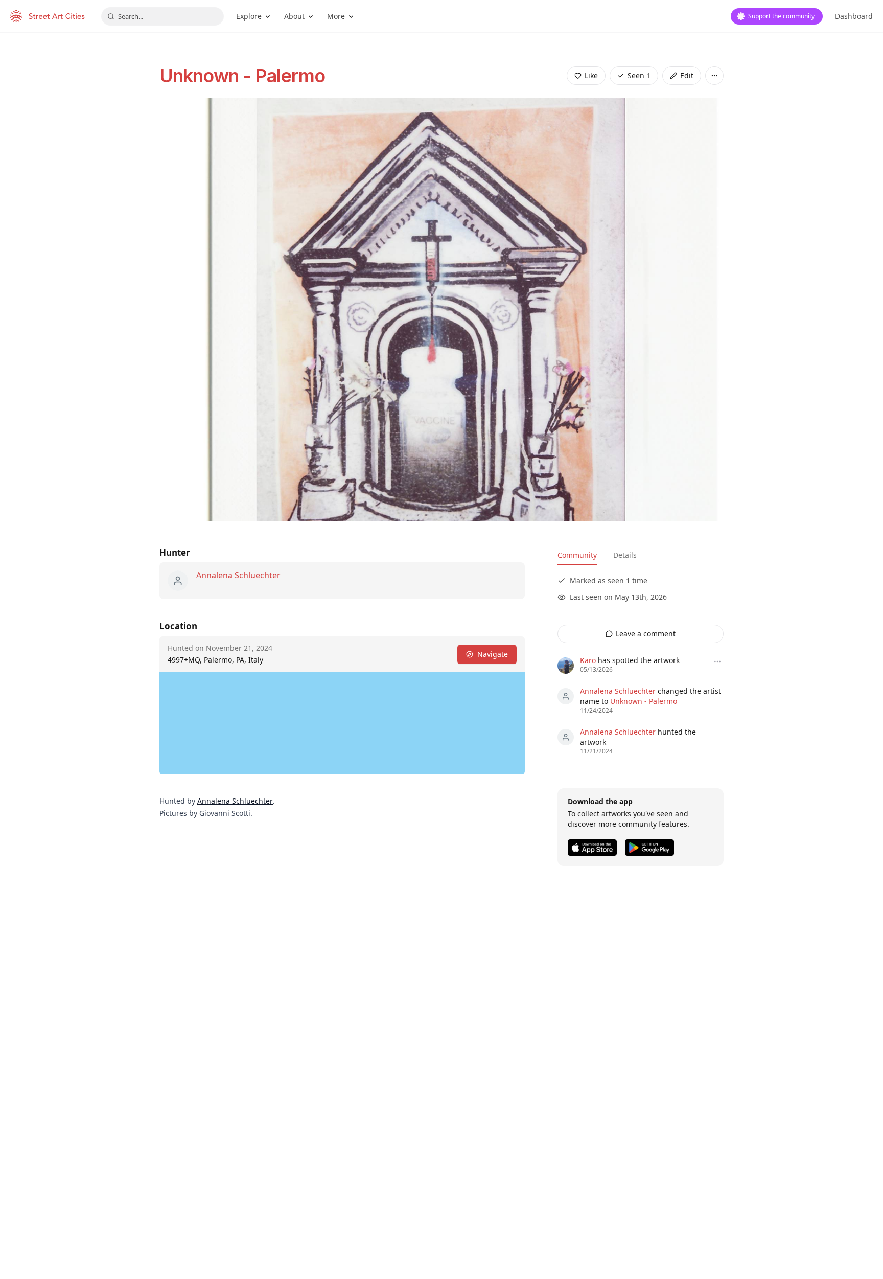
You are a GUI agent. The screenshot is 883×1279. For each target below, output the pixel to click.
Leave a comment (646, 633)
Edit (686, 75)
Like (591, 75)
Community (577, 555)
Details (625, 555)
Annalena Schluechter (238, 575)
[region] (342, 723)
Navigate (492, 654)
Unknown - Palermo (242, 75)
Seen (639, 75)
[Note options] (717, 661)
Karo (588, 660)
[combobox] (162, 16)
